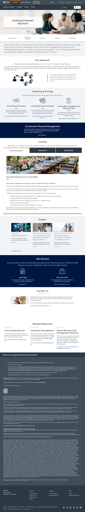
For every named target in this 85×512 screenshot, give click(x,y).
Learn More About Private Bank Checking (15, 116)
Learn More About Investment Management (42, 343)
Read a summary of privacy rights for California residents (15, 479)
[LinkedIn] (70, 507)
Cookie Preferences (30, 506)
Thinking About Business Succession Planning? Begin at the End (42, 237)
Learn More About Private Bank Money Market (42, 117)
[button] (9, 7)
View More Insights (16, 251)
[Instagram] (77, 507)
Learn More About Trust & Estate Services (15, 339)
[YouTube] (80, 507)
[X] (67, 507)
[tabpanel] (42, 183)
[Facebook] (64, 507)
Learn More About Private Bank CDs (68, 118)
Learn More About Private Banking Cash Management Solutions (67, 347)
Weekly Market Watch (19, 235)
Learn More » (37, 379)
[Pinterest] (74, 507)
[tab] (16, 150)
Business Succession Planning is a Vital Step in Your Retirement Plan (63, 237)
